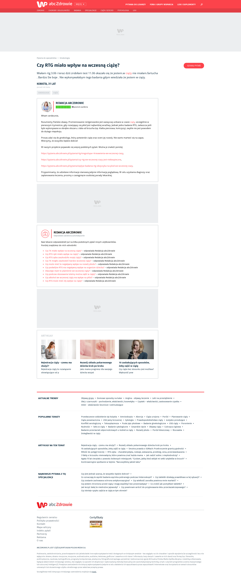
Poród (165, 416)
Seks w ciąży (99, 426)
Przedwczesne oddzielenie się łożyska (99, 416)
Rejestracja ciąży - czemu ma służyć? (98, 445)
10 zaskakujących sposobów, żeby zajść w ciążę (103, 448)
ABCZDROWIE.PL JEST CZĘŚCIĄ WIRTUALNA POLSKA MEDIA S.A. (61, 547)
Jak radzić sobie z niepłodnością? (162, 455)
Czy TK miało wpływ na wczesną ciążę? (63, 250)
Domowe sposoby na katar (109, 398)
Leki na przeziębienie (162, 398)
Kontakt (41, 524)
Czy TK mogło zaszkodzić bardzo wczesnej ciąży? (68, 260)
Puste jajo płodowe (131, 423)
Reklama (41, 537)
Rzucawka (177, 430)
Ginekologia (65, 58)
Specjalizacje (91, 10)
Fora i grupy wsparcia (161, 4)
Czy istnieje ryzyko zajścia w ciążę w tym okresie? (104, 490)
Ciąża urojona (152, 416)
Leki (134, 10)
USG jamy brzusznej (112, 420)
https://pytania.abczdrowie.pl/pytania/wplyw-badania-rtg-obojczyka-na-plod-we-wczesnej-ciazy (87, 165)
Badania (77, 10)
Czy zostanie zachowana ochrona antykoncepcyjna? (105, 480)
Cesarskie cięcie (138, 426)
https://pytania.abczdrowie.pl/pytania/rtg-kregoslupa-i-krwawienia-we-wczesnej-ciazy (82, 153)
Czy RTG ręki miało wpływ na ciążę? (62, 254)
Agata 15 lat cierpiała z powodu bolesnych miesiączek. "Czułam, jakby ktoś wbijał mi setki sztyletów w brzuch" (133, 458)
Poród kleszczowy (161, 430)
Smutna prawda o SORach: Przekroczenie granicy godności (156, 448)
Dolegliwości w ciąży (90, 433)
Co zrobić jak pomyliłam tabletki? (166, 483)
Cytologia (129, 420)
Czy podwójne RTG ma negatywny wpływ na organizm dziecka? (74, 267)
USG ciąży (173, 423)
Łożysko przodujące (175, 420)
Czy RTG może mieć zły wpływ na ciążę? (64, 280)
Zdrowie (40, 10)
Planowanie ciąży (180, 416)
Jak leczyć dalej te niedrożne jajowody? (99, 487)
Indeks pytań (44, 530)
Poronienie (186, 423)
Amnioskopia (126, 416)
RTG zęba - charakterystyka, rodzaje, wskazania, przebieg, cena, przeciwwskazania (146, 452)
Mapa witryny (44, 527)
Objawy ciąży (155, 426)
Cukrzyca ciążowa (172, 426)
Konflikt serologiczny (91, 423)
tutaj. (94, 571)
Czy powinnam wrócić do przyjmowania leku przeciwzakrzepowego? (153, 487)
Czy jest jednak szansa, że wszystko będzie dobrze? (105, 473)
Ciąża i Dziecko (107, 10)
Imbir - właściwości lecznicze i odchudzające (102, 404)
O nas (40, 540)
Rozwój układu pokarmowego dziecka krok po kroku (144, 445)
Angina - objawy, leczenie (137, 398)
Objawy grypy (87, 398)
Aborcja (139, 416)
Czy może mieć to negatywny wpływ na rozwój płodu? (71, 264)
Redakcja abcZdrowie (70, 103)
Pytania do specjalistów (47, 58)
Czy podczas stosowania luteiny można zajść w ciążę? (70, 274)
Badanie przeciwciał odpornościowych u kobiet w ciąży (107, 430)
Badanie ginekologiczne (155, 423)
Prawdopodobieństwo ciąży (150, 420)
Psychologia (123, 10)
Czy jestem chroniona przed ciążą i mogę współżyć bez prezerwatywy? (114, 483)
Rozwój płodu (142, 430)
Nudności (85, 426)
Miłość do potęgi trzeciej (92, 452)
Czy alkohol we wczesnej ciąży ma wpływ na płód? (69, 277)
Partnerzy (42, 534)
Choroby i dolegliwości (59, 10)
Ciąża (55, 92)
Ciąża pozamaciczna (90, 420)
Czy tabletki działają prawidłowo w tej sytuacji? (177, 477)
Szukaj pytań (194, 65)
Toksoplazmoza (111, 423)
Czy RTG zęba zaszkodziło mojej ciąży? (63, 257)
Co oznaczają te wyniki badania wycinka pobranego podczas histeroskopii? (116, 477)
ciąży (129, 73)
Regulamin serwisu (47, 517)
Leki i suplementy (186, 4)
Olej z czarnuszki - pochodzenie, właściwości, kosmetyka (107, 401)
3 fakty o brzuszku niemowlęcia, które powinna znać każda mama (112, 455)
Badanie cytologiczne (118, 426)
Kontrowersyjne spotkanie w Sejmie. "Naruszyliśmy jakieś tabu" (111, 462)
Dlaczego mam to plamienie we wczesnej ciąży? (68, 270)
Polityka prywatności (48, 520)
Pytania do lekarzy (136, 4)
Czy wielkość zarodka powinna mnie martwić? (154, 480)
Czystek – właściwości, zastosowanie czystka (158, 401)
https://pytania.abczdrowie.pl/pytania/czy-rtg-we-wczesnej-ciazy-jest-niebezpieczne (81, 159)
